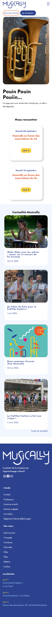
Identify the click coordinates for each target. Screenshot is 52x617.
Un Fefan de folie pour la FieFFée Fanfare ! (21, 308)
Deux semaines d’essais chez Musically (21, 362)
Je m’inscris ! (28, 13)
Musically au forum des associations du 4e (26, 137)
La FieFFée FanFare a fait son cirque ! (24, 417)
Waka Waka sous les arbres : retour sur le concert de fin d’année (23, 254)
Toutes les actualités (39, 430)
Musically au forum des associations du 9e (26, 177)
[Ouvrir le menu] (48, 3)
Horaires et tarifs (11, 13)
